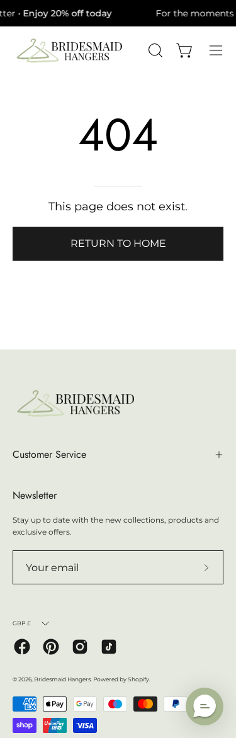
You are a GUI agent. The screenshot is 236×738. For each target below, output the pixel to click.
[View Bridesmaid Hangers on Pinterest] (51, 646)
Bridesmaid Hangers (62, 679)
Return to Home (118, 243)
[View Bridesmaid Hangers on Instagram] (79, 646)
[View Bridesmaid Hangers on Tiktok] (108, 646)
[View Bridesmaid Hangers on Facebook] (22, 646)
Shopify (138, 679)
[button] (204, 706)
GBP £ (22, 623)
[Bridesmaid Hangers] (69, 50)
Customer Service (49, 454)
